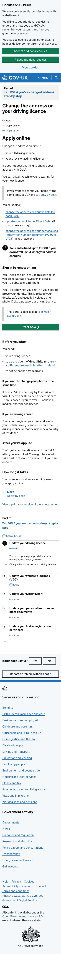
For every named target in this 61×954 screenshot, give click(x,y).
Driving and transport (16, 751)
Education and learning (17, 758)
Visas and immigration (16, 795)
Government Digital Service (19, 900)
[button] (30, 327)
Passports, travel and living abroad (24, 789)
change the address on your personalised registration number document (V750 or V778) (31, 234)
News (6, 829)
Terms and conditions (15, 891)
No (52, 661)
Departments (10, 822)
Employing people (13, 764)
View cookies (30, 67)
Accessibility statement (17, 886)
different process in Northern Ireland (31, 365)
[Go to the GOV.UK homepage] (15, 78)
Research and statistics (17, 841)
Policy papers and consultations (22, 847)
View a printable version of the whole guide (29, 504)
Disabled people (12, 745)
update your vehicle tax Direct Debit (28, 221)
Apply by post (13, 130)
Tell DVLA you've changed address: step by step (29, 94)
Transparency (11, 854)
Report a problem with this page (30, 674)
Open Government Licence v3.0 (22, 916)
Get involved (10, 866)
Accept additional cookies (30, 51)
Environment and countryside (21, 770)
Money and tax (11, 783)
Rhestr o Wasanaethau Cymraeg (22, 895)
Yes (37, 661)
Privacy (16, 881)
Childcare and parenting (17, 726)
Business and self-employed (20, 720)
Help (5, 881)
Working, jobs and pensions (19, 802)
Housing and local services (19, 777)
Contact (41, 886)
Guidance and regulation (18, 835)
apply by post (47, 194)
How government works (17, 860)
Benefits (7, 707)
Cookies (29, 881)
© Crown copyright (30, 946)
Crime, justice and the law (18, 739)
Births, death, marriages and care (23, 714)
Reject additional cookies (31, 59)
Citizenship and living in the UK (21, 733)
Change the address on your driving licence (32, 564)
